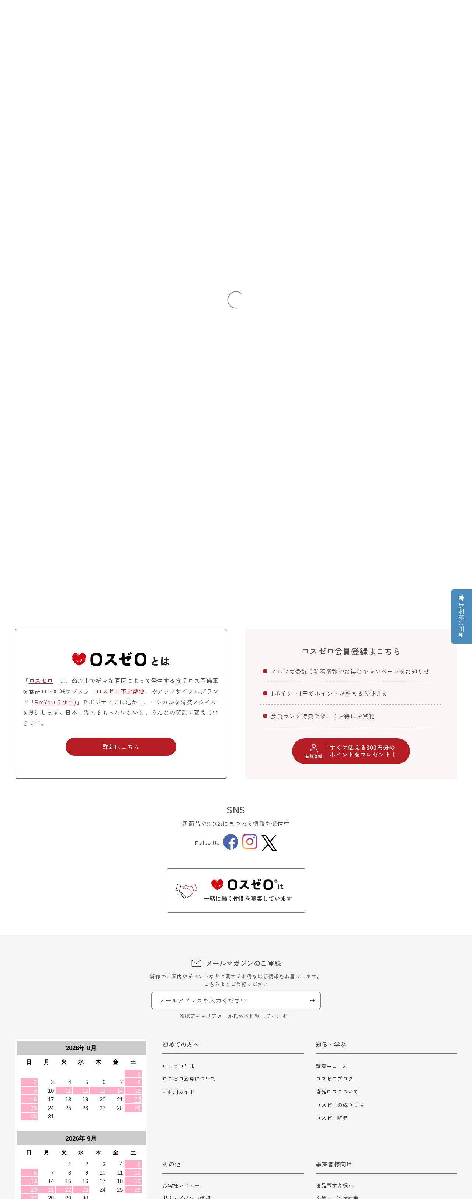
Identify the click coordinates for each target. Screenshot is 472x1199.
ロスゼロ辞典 (332, 1117)
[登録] (312, 1000)
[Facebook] (230, 847)
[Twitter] (269, 843)
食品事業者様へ (334, 1185)
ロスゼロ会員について (189, 1078)
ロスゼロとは (178, 1065)
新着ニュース (332, 1065)
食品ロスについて (337, 1091)
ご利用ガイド (178, 1091)
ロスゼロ (41, 680)
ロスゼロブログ (334, 1078)
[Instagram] (249, 847)
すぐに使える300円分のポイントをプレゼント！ (363, 751)
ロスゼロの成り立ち (340, 1105)
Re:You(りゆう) (55, 701)
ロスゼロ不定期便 (120, 691)
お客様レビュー (181, 1185)
